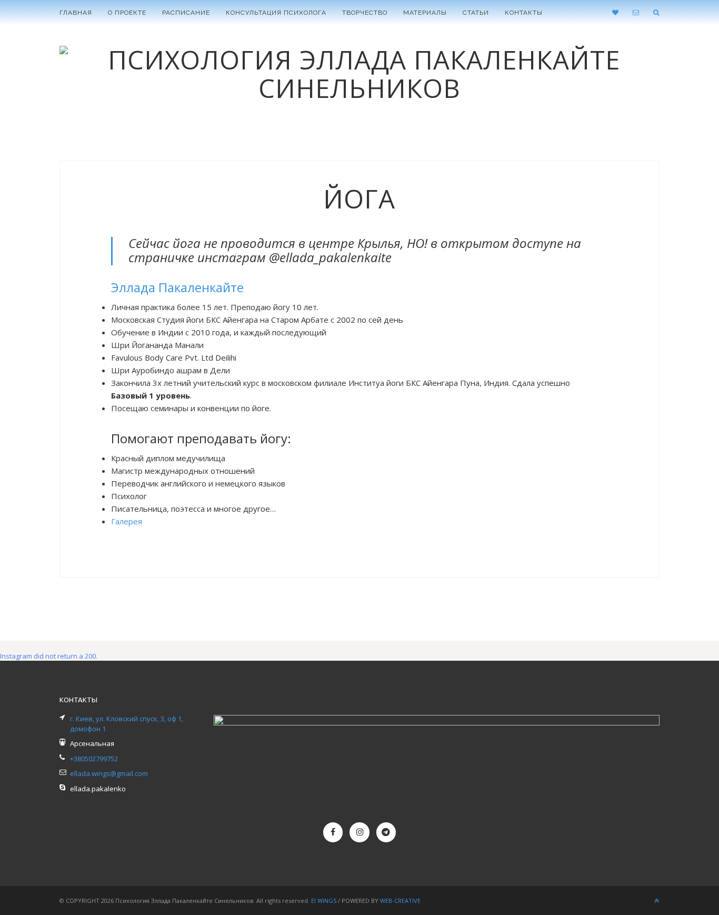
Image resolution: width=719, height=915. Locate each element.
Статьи (476, 12)
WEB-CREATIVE (400, 900)
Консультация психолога (276, 12)
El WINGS (324, 900)
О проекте (127, 12)
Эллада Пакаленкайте (177, 287)
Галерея (126, 521)
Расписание (186, 12)
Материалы (425, 12)
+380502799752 (94, 758)
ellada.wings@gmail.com (109, 773)
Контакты (524, 12)
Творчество (364, 12)
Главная (75, 12)
